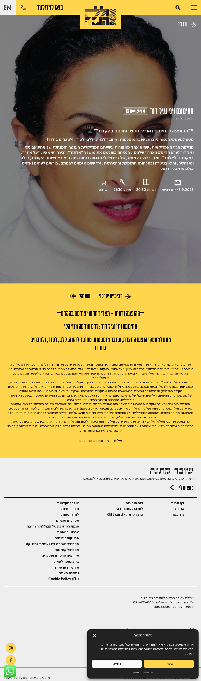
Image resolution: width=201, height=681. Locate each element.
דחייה (117, 664)
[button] (94, 635)
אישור (169, 664)
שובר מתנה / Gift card (125, 515)
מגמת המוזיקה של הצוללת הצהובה (53, 526)
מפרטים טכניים (67, 520)
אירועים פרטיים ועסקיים (60, 556)
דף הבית (177, 503)
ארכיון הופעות (68, 532)
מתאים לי (186, 489)
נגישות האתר (69, 573)
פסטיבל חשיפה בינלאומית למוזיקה (52, 544)
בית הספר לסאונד (65, 562)
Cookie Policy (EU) (63, 579)
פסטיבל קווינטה (67, 550)
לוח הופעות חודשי (129, 509)
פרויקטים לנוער (67, 538)
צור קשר (178, 515)
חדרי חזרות (70, 509)
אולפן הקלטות (68, 503)
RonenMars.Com (36, 678)
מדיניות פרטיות (143, 672)
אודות (179, 509)
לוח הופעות (134, 503)
